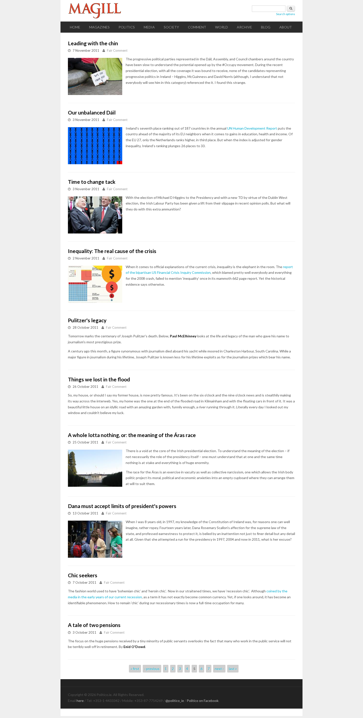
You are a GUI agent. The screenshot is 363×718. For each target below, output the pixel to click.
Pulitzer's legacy (87, 320)
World (221, 27)
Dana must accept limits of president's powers (122, 506)
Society (171, 27)
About (285, 27)
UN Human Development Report (252, 128)
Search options (285, 14)
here (80, 700)
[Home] (181, 10)
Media (149, 27)
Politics (127, 27)
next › (219, 669)
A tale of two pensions (94, 625)
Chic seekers (82, 575)
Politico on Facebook (203, 700)
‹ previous (152, 669)
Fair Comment (117, 50)
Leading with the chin (93, 43)
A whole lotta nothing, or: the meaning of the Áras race (132, 435)
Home (75, 27)
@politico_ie (174, 700)
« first (135, 669)
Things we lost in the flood (99, 379)
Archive (244, 27)
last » (233, 669)
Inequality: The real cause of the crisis (112, 251)
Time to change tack (91, 182)
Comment (197, 27)
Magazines (99, 27)
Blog (265, 27)
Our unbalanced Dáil (92, 112)
